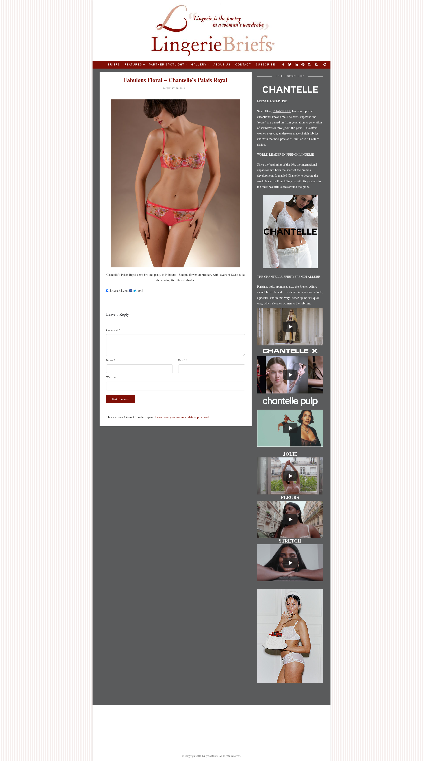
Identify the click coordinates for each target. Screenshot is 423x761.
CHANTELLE (282, 111)
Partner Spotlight (166, 64)
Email (182, 360)
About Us (221, 64)
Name (110, 360)
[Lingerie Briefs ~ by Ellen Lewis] (212, 30)
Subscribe (265, 64)
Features (133, 64)
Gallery (199, 64)
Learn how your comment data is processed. (182, 417)
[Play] (290, 326)
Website (111, 377)
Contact (243, 64)
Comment (113, 330)
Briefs (114, 64)
